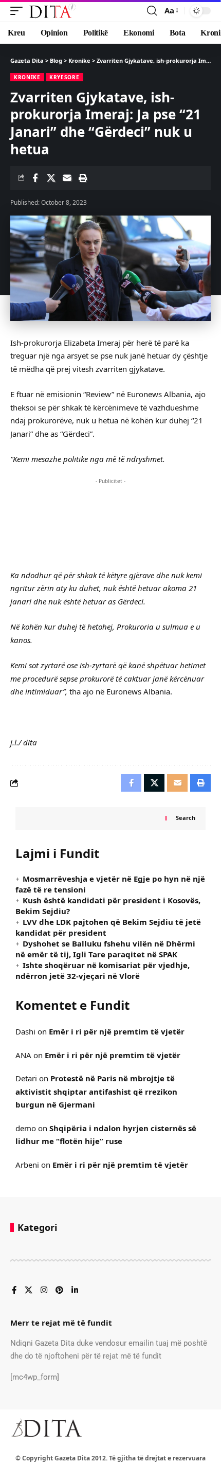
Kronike (27, 77)
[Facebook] (14, 1290)
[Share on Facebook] (35, 178)
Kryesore (64, 77)
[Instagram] (44, 1290)
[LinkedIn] (75, 1290)
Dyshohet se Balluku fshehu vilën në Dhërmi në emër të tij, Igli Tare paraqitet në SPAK (105, 948)
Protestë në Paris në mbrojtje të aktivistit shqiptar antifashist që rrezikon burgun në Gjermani (96, 1091)
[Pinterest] (59, 1290)
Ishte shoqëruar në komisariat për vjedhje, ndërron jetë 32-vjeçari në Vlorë (102, 970)
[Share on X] (51, 178)
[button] (19, 11)
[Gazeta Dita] (52, 11)
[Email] (67, 178)
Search (185, 818)
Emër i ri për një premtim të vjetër (117, 1031)
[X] (28, 1290)
